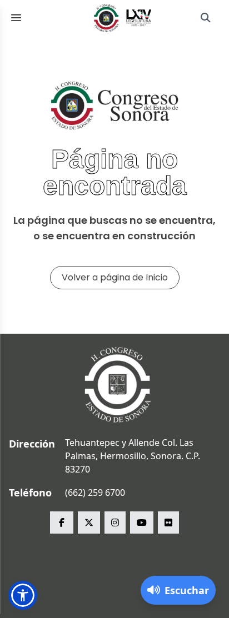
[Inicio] (123, 17)
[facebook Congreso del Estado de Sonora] (62, 522)
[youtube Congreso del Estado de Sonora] (142, 522)
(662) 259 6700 (95, 492)
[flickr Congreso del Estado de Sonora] (168, 522)
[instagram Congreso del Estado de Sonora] (115, 522)
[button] (22, 595)
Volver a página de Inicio (115, 277)
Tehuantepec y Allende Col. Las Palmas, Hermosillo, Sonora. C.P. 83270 (132, 455)
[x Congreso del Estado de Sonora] (89, 522)
